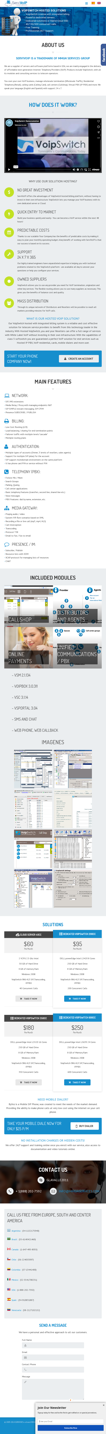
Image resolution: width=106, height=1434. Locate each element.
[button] (71, 1408)
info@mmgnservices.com (79, 1191)
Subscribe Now (70, 1428)
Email (24, 1352)
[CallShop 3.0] (33, 849)
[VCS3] (33, 769)
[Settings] (73, 889)
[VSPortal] (73, 809)
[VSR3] (33, 809)
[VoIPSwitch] (73, 849)
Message (26, 1376)
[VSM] (73, 769)
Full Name (27, 1340)
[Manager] (33, 889)
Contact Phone (29, 1364)
